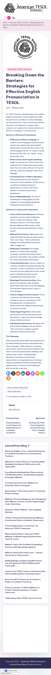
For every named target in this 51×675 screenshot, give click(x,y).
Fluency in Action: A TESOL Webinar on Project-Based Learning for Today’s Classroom (22, 590)
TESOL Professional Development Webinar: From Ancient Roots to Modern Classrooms (24, 519)
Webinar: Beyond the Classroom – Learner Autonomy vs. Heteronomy (24, 553)
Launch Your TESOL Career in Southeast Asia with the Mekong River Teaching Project (25, 572)
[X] (13, 373)
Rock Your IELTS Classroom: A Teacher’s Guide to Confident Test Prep (23, 580)
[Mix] (37, 373)
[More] (8, 378)
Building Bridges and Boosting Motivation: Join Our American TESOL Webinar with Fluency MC (23, 563)
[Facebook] (8, 373)
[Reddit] (18, 373)
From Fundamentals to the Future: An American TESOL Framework (21, 527)
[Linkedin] (23, 373)
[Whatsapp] (42, 373)
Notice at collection (6, 673)
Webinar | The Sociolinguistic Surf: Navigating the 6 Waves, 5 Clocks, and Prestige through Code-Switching (25, 501)
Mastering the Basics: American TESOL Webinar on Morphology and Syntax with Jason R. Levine (23, 536)
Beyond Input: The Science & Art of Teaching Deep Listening (25, 492)
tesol (12, 405)
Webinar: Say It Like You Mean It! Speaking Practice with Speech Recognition (23, 545)
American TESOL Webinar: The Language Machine (23, 511)
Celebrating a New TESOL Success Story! (23, 598)
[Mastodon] (32, 373)
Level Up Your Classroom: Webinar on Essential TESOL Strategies (21, 484)
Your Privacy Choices (12, 670)
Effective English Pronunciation (18, 388)
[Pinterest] (28, 373)
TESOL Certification (14, 391)
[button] (14, 410)
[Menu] (13, 17)
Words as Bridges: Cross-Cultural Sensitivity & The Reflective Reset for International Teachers (25, 453)
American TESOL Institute (19, 69)
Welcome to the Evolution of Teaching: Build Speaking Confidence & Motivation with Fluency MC (24, 464)
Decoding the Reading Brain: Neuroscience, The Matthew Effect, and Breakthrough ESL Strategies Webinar (24, 474)
